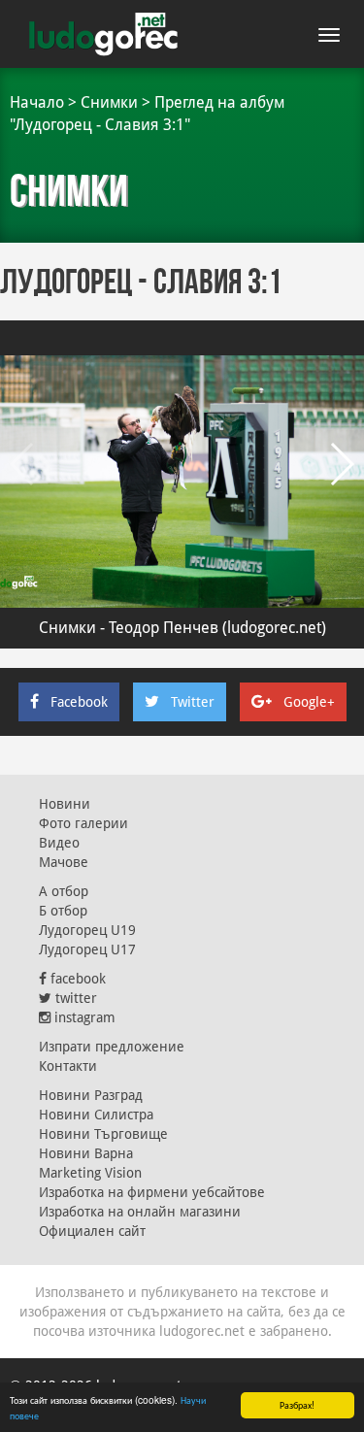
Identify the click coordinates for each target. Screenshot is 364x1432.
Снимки (109, 102)
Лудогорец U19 (87, 930)
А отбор (63, 891)
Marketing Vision (90, 1173)
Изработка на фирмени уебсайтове (152, 1192)
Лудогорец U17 (87, 949)
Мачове (63, 862)
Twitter (193, 702)
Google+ (309, 702)
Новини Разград (91, 1095)
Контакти (68, 1066)
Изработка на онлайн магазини (140, 1211)
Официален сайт (92, 1231)
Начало (37, 102)
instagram (83, 1017)
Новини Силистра (96, 1114)
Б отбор (63, 910)
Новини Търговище (103, 1134)
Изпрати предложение (111, 1046)
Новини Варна (86, 1153)
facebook (76, 978)
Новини (64, 804)
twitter (74, 998)
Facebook (79, 702)
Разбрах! (297, 1404)
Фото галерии (83, 823)
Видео (59, 842)
